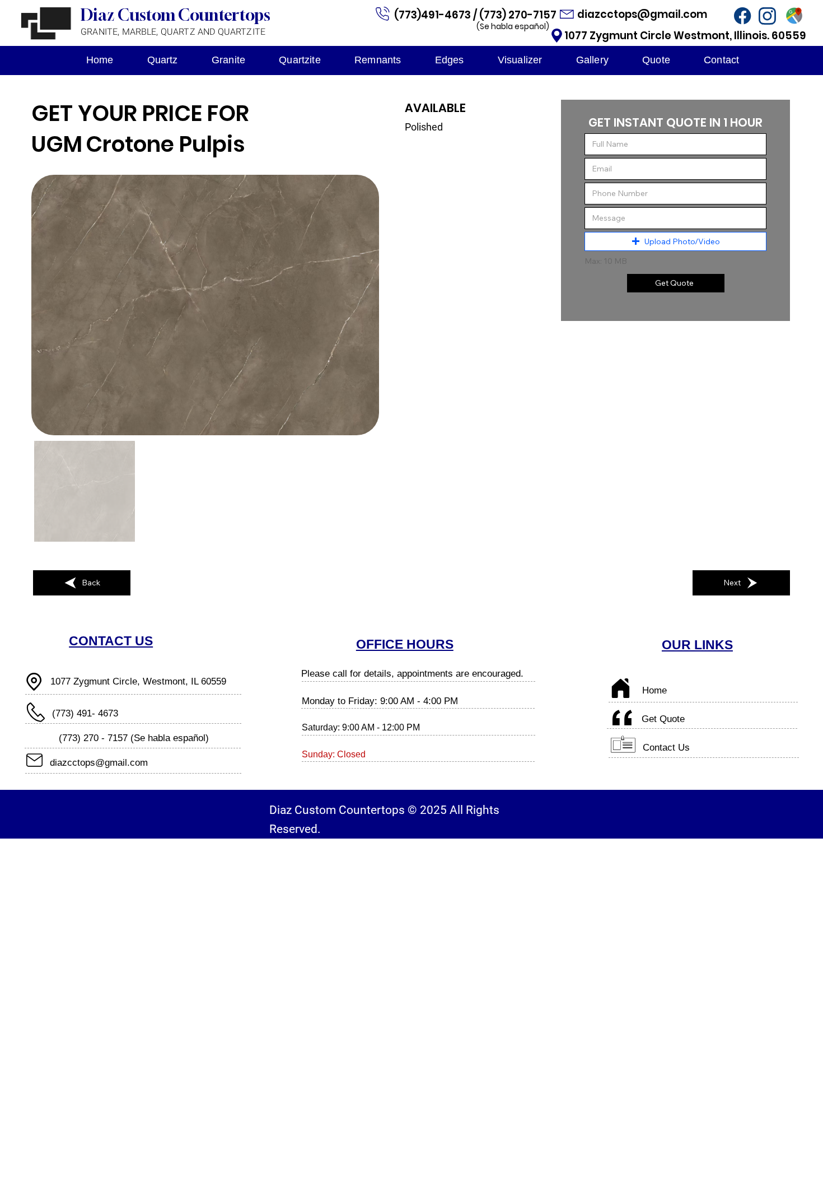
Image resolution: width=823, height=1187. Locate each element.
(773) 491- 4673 (85, 713)
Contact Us (666, 747)
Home (654, 690)
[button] (675, 241)
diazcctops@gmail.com (643, 14)
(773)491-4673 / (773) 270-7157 (476, 14)
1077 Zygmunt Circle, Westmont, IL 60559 (138, 681)
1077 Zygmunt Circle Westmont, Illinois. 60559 (685, 35)
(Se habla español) (512, 26)
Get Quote (663, 718)
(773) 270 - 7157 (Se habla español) (134, 737)
